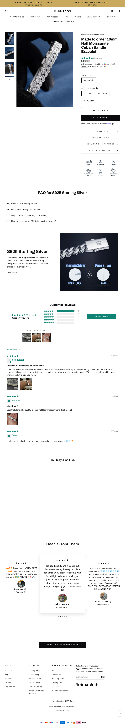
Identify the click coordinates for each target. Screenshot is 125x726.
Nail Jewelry (110, 17)
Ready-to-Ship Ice (17, 17)
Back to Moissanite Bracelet (64, 645)
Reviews (8, 683)
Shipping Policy (34, 671)
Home (83, 34)
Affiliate (8, 679)
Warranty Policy (34, 679)
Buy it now (100, 118)
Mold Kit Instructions (60, 691)
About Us (8, 671)
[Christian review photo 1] (13, 419)
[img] (13, 356)
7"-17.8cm (88, 93)
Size (88, 88)
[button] (87, 58)
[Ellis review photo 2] (26, 384)
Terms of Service (35, 687)
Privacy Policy (34, 683)
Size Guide (56, 687)
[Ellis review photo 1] (13, 384)
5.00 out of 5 (30, 315)
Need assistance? (100, 150)
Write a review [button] (101, 316)
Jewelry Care (57, 683)
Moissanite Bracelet (95, 34)
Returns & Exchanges (101, 144)
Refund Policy (33, 675)
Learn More (12, 272)
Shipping (84, 66)
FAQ (53, 671)
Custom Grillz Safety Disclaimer (36, 692)
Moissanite (88, 80)
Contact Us (56, 675)
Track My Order (58, 679)
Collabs (69, 21)
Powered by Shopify (62, 710)
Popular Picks (10, 687)
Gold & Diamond (93, 17)
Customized (56, 21)
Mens (66, 17)
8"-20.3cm (88, 100)
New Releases (52, 17)
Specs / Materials (100, 138)
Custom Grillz (35, 17)
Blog (6, 675)
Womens (77, 17)
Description (100, 131)
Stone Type (86, 75)
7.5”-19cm (103, 93)
